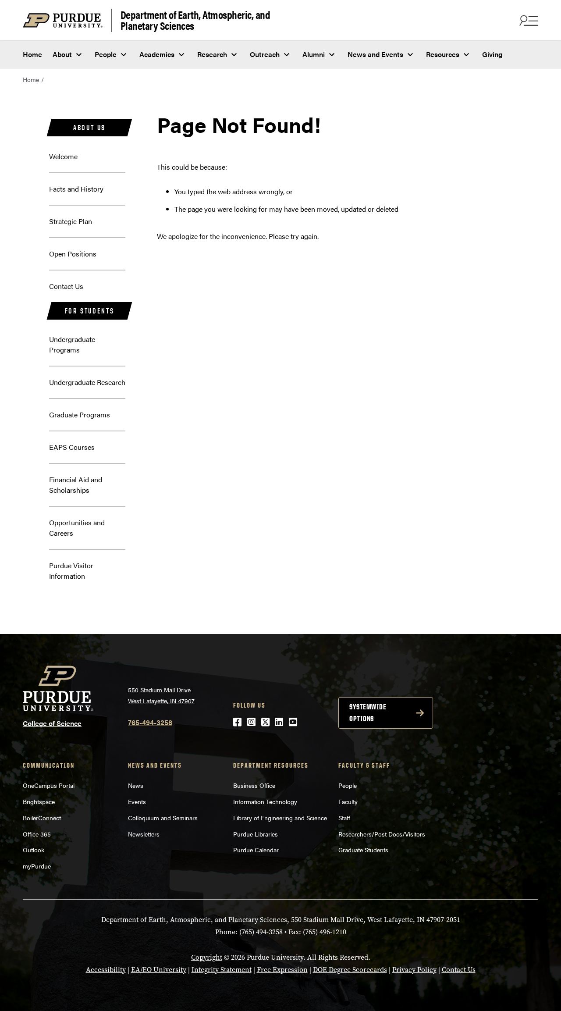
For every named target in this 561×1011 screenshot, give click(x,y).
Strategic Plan (70, 221)
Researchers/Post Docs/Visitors (381, 833)
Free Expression (282, 969)
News (135, 785)
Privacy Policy (414, 969)
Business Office (254, 785)
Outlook (33, 849)
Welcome (63, 156)
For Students (89, 310)
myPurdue (37, 865)
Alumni (313, 54)
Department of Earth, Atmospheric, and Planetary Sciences (195, 20)
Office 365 (37, 833)
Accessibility (106, 969)
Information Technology (265, 801)
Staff (344, 817)
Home (32, 54)
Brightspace (39, 801)
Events (137, 801)
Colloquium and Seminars (163, 817)
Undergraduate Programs (72, 344)
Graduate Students (363, 849)
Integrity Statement (222, 969)
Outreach (265, 54)
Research (212, 54)
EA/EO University (158, 969)
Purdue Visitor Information (71, 570)
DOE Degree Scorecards (350, 969)
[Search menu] (527, 20)
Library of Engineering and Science (280, 817)
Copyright (206, 957)
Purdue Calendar (256, 849)
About (62, 54)
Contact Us (66, 286)
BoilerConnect (42, 817)
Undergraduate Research (87, 382)
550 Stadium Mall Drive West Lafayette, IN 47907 (161, 695)
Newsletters (144, 833)
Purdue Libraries (255, 833)
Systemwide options (367, 712)
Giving (492, 54)
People (106, 54)
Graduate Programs (79, 414)
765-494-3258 (150, 722)
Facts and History (76, 189)
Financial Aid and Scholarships (75, 484)
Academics (156, 54)
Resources (442, 54)
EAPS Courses (72, 447)
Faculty (348, 801)
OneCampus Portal (49, 785)
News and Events (375, 54)
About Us (89, 127)
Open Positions (72, 254)
